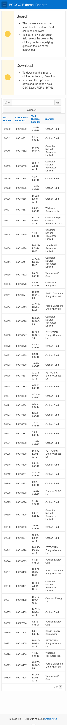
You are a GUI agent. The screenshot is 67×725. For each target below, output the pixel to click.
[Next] (60, 687)
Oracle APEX (51, 718)
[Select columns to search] (7, 103)
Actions (31, 109)
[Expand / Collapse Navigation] (4, 5)
